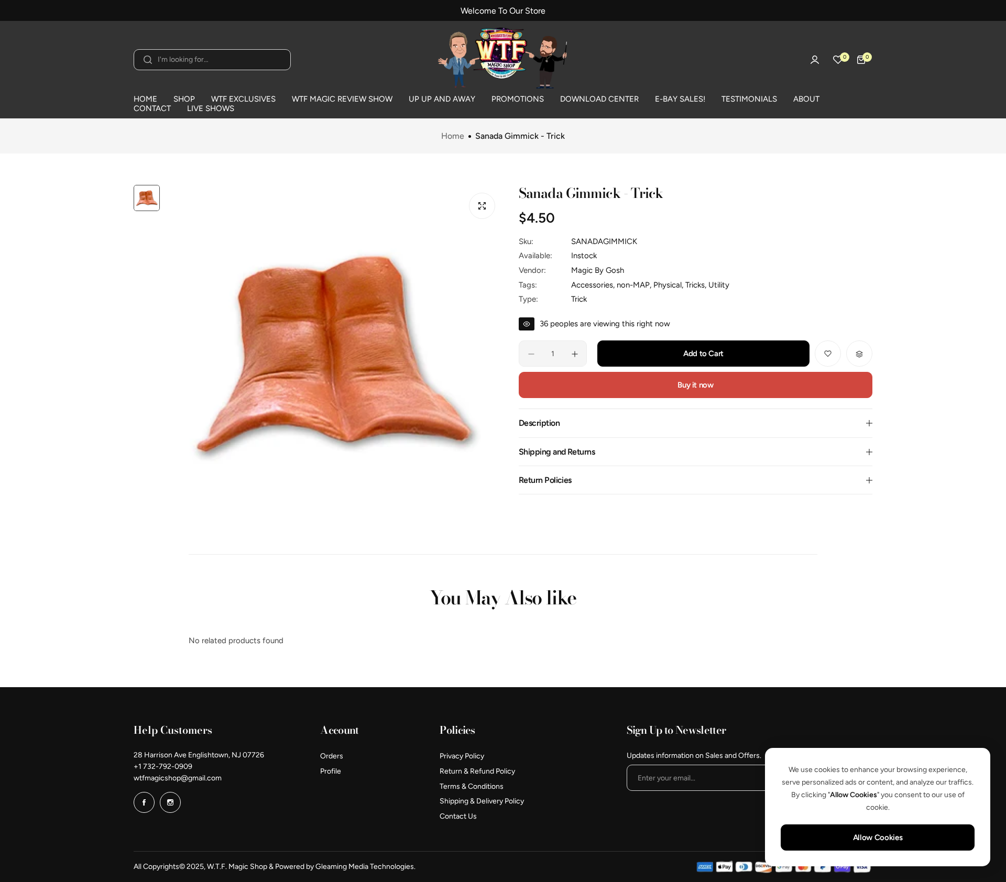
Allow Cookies (877, 837)
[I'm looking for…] (147, 59)
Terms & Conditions (472, 786)
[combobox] (212, 59)
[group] (334, 354)
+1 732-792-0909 (163, 766)
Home (452, 136)
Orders (331, 756)
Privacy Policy (462, 756)
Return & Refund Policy (477, 771)
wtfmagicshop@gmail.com (178, 778)
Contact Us (458, 816)
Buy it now (695, 385)
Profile (330, 771)
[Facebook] (144, 802)
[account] (814, 59)
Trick (579, 299)
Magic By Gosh (597, 270)
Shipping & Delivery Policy (482, 801)
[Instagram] (170, 802)
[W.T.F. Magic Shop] (503, 59)
